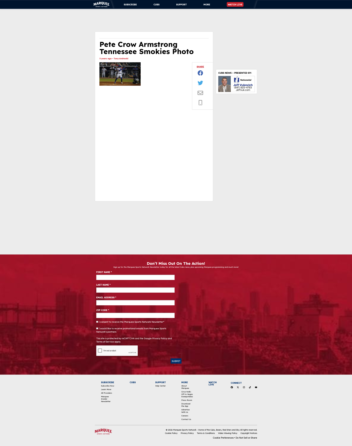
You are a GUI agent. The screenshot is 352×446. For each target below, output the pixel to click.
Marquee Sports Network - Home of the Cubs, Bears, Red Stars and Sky (206, 430)
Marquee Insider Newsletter (106, 398)
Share (200, 67)
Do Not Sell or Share (246, 437)
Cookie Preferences (223, 437)
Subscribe (130, 4)
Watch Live (235, 4)
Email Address (106, 297)
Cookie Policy (171, 433)
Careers (184, 416)
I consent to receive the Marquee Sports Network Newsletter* (131, 321)
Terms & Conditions (206, 433)
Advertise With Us (185, 411)
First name (104, 272)
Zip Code (102, 310)
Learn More (106, 389)
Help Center (160, 386)
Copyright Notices (248, 433)
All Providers (106, 393)
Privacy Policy (187, 433)
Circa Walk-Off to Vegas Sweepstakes (187, 394)
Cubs (156, 4)
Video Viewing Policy (227, 433)
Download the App (185, 405)
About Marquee (185, 387)
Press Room (186, 400)
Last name (103, 284)
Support (181, 4)
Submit (176, 361)
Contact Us (186, 419)
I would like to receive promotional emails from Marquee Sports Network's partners (131, 330)
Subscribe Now (107, 386)
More (207, 4)
